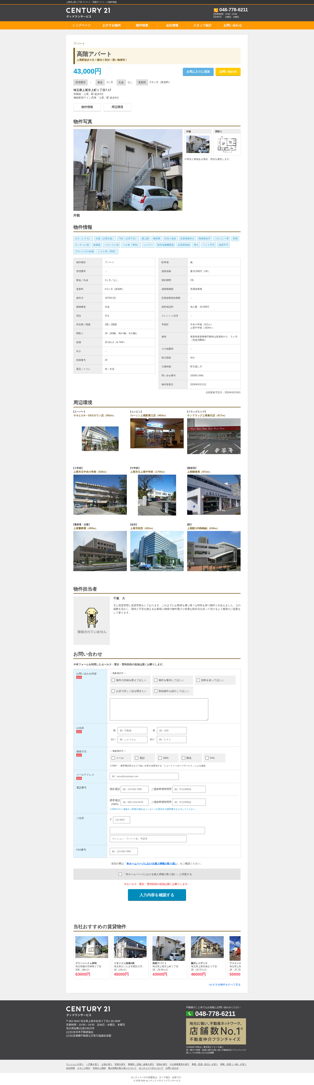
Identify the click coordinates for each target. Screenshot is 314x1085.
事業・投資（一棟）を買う (233, 1064)
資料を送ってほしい (212, 680)
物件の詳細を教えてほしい (131, 680)
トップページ (81, 25)
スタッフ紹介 (202, 25)
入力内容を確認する (157, 895)
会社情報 (172, 25)
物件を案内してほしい (171, 680)
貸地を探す (161, 1064)
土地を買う (106, 1064)
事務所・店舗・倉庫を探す (141, 1064)
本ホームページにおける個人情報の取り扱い (151, 863)
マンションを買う (75, 1064)
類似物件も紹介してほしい (174, 691)
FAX (212, 757)
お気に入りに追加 (198, 71)
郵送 (189, 757)
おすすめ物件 (111, 25)
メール (120, 757)
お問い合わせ (233, 25)
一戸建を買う (92, 1064)
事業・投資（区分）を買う (205, 1064)
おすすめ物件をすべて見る (225, 984)
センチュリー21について (151, 1068)
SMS (165, 757)
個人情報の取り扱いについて (122, 1068)
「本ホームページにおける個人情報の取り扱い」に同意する (157, 874)
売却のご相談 (99, 1068)
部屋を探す (120, 1064)
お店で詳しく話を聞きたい (131, 691)
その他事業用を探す (179, 1064)
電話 (142, 757)
